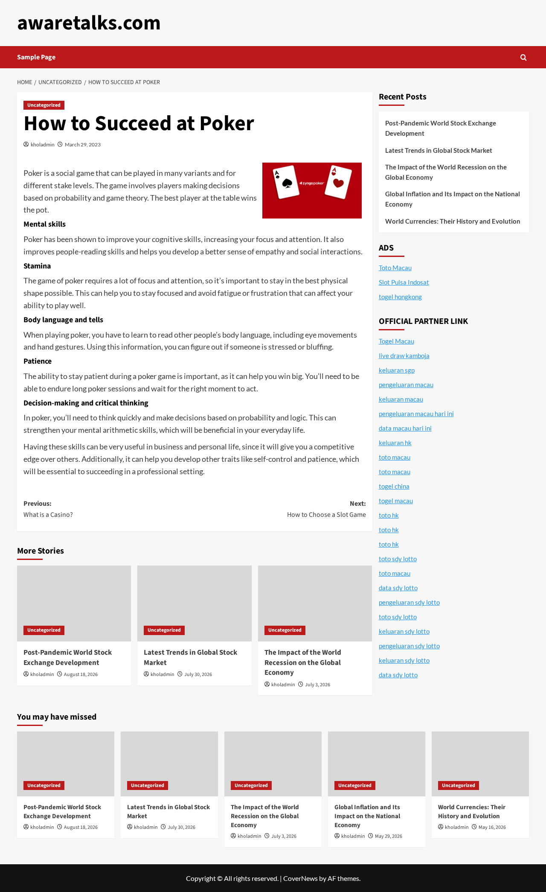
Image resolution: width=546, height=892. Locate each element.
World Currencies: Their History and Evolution (452, 221)
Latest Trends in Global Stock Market (190, 657)
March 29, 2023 (83, 144)
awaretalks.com (89, 23)
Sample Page (36, 57)
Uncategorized (44, 105)
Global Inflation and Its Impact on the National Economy (452, 199)
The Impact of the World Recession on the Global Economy (302, 662)
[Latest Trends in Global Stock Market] (194, 603)
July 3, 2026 (317, 684)
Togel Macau (396, 341)
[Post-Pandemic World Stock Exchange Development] (74, 603)
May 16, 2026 (492, 827)
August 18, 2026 (81, 674)
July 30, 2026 (198, 674)
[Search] (523, 57)
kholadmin (43, 144)
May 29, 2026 (388, 836)
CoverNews (300, 878)
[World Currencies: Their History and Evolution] (480, 764)
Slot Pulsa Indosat (404, 282)
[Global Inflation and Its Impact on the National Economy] (376, 764)
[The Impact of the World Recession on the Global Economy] (315, 603)
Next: (326, 509)
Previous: (48, 509)
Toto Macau (395, 267)
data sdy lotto (398, 675)
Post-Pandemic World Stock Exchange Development (67, 657)
